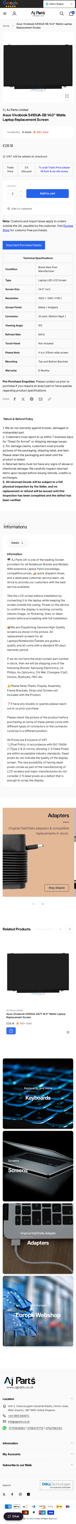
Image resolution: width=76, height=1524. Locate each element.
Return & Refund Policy (18, 419)
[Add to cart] (11, 1030)
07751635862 (17, 1428)
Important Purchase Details (24, 245)
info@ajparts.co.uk (19, 1421)
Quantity (11, 186)
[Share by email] (40, 399)
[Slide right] (69, 67)
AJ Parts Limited (15, 110)
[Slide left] (6, 67)
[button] (5, 13)
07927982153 (54, 1428)
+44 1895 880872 (18, 1415)
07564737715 (35, 1428)
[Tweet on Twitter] (23, 399)
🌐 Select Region (55, 4)
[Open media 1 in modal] (38, 67)
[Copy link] (49, 399)
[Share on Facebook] (14, 399)
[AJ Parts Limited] (19, 1389)
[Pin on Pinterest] (31, 399)
